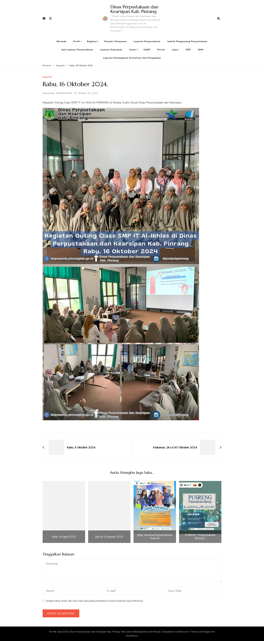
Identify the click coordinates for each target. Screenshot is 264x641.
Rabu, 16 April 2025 (64, 536)
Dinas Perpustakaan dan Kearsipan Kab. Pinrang (134, 9)
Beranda (61, 41)
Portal (161, 49)
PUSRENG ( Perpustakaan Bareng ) (200, 536)
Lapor (175, 49)
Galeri (133, 49)
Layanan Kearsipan (111, 49)
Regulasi (92, 41)
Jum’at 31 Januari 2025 (109, 536)
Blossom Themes (189, 631)
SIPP (188, 49)
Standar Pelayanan (115, 41)
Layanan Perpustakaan (147, 41)
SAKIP (146, 49)
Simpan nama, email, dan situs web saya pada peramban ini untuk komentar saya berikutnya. (94, 601)
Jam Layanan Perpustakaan (77, 49)
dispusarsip (49, 93)
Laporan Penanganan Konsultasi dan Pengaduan (132, 57)
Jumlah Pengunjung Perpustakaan (187, 41)
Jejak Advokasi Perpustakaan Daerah (154, 536)
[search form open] (218, 18)
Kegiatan (47, 77)
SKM (200, 49)
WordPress (132, 635)
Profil (76, 41)
